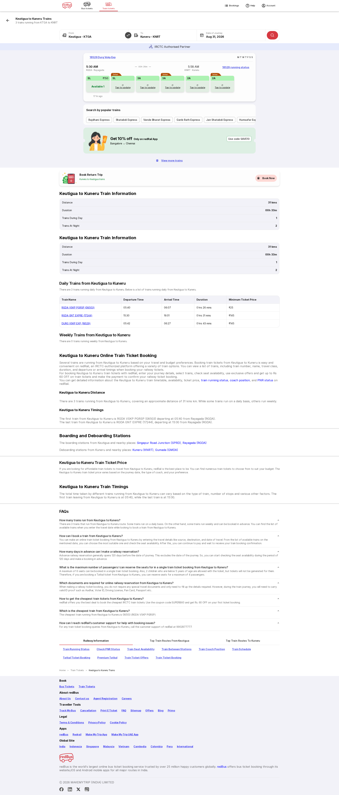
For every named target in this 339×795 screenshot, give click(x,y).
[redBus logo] (67, 6)
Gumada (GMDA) (166, 450)
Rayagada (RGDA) (195, 443)
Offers (149, 710)
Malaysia (108, 746)
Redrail (77, 734)
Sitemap (135, 710)
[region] (169, 77)
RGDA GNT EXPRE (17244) (77, 315)
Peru (170, 746)
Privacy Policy (97, 722)
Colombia (157, 746)
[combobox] (94, 35)
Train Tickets (87, 686)
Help (252, 5)
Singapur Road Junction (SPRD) (159, 443)
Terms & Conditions (71, 722)
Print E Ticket (108, 710)
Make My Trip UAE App (124, 734)
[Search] (272, 35)
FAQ (123, 710)
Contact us (82, 698)
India (62, 746)
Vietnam (123, 746)
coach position (240, 380)
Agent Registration (105, 698)
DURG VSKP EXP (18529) (76, 323)
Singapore (92, 746)
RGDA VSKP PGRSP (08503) (78, 307)
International (185, 746)
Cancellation (88, 710)
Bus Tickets (66, 686)
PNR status (265, 380)
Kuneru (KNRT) (142, 450)
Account (270, 5)
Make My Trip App (96, 734)
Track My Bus (67, 710)
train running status (214, 380)
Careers (127, 698)
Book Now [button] (268, 178)
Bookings (234, 5)
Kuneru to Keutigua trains (92, 179)
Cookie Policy (118, 722)
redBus (63, 734)
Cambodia (139, 746)
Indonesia (76, 746)
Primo (171, 710)
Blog (160, 710)
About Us (65, 698)
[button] (128, 35)
